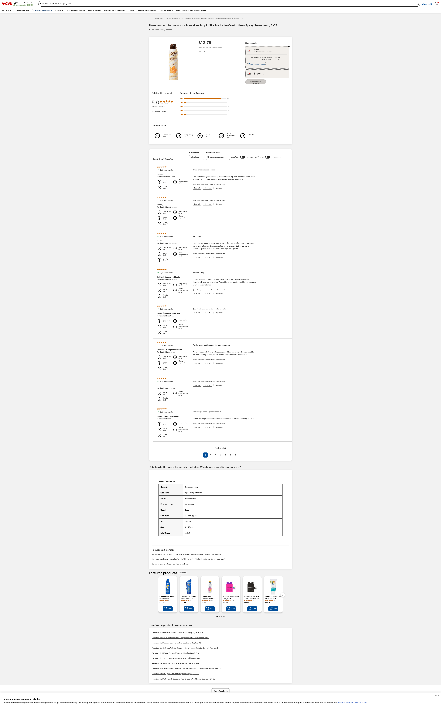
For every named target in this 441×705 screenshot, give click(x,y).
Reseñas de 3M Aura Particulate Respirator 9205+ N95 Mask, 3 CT (180, 637)
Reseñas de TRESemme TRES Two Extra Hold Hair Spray (176, 658)
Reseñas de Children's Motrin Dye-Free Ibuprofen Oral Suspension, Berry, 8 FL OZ (186, 668)
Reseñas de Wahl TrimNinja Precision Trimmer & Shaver (175, 663)
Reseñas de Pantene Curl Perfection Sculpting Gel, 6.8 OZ (176, 643)
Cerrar (436, 696)
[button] (242, 157)
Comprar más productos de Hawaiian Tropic (170, 564)
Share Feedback (220, 691)
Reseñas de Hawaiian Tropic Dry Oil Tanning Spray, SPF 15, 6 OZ (179, 632)
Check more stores (256, 64)
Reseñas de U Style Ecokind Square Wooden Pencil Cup (175, 653)
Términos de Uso (360, 703)
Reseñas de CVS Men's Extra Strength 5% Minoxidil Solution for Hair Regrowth (185, 648)
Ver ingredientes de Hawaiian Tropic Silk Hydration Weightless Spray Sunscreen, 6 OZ (188, 554)
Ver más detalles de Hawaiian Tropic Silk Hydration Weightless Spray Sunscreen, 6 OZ (188, 559)
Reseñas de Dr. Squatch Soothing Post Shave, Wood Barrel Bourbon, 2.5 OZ (183, 679)
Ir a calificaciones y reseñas (160, 29)
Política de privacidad (345, 703)
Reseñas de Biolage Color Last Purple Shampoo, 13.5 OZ (175, 673)
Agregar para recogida (255, 82)
